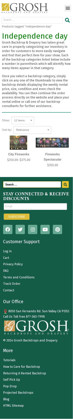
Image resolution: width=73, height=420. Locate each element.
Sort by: (7, 129)
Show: (6, 120)
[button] (67, 8)
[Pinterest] (57, 229)
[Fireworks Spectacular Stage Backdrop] (52, 143)
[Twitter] (20, 229)
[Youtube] (45, 229)
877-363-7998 (35, 316)
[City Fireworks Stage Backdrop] (18, 143)
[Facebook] (7, 229)
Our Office (13, 301)
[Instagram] (32, 229)
